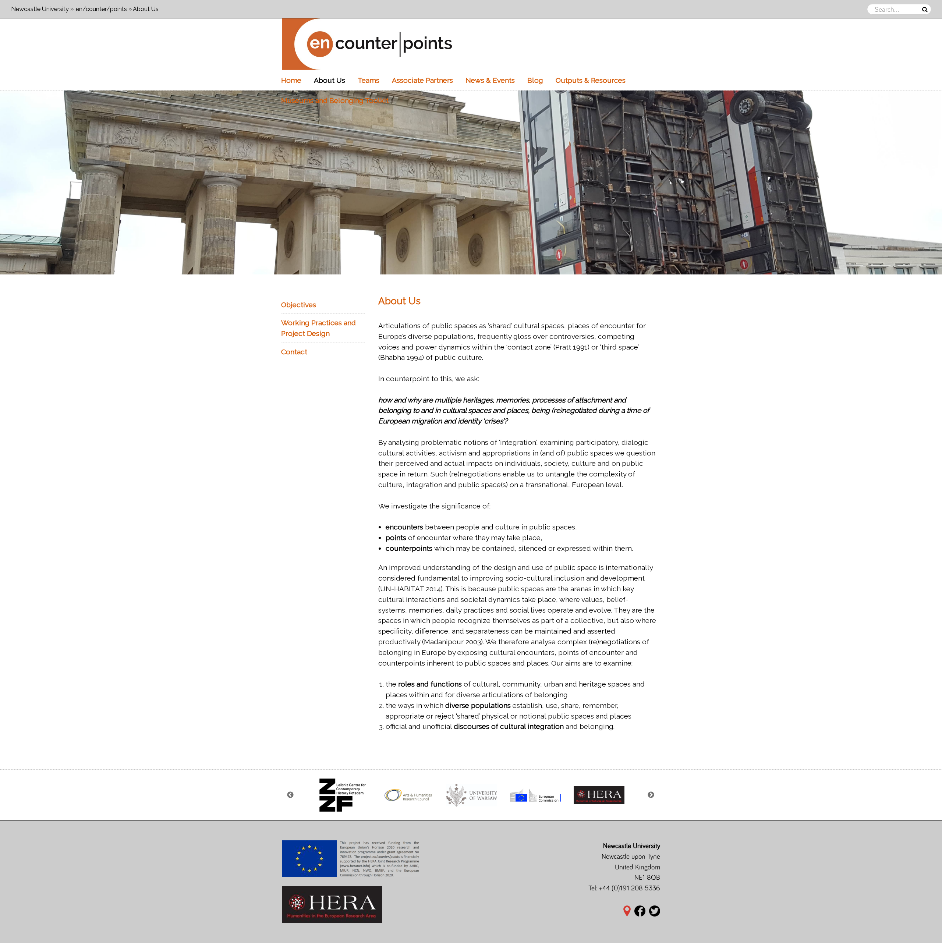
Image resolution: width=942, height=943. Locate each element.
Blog (535, 80)
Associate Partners (422, 80)
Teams (368, 80)
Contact (294, 352)
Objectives (298, 305)
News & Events (490, 80)
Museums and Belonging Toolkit (335, 100)
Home (291, 80)
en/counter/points (101, 9)
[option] (471, 182)
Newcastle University (40, 9)
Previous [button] (290, 795)
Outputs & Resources (591, 80)
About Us (329, 80)
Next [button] (651, 795)
